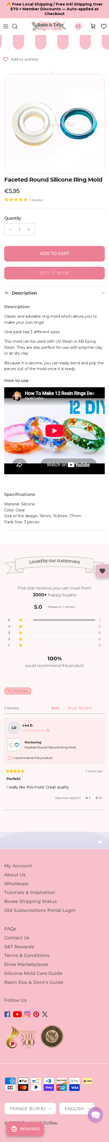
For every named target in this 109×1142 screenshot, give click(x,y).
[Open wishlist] (102, 571)
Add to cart (54, 253)
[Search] (17, 26)
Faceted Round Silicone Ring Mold (50, 747)
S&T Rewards (19, 946)
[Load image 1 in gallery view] (54, 124)
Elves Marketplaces (26, 964)
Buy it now (54, 272)
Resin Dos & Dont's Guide (33, 982)
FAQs (10, 928)
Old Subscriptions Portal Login (40, 910)
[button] (103, 26)
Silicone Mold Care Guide (33, 973)
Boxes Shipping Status (30, 901)
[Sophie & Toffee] (49, 26)
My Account (18, 865)
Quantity (12, 218)
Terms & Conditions (26, 955)
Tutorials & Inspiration (29, 892)
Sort (55, 708)
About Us (15, 874)
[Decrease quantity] (9, 229)
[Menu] (6, 26)
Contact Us (17, 937)
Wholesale (16, 883)
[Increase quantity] (30, 229)
